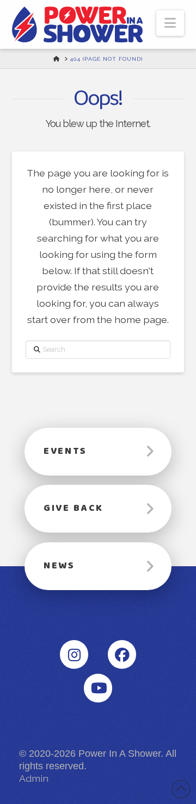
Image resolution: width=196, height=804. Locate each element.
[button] (170, 23)
